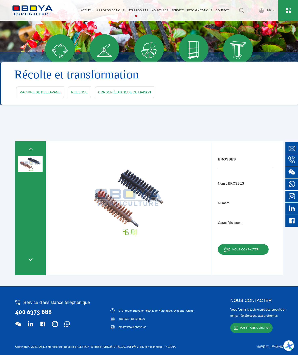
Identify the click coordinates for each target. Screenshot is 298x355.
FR (269, 10)
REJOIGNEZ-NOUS (199, 10)
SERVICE (178, 10)
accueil (87, 10)
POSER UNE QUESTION (255, 327)
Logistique (193, 72)
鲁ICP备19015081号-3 (124, 346)
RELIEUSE (79, 92)
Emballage (149, 72)
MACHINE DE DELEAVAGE (40, 92)
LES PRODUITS (138, 10)
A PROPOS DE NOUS (110, 10)
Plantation (104, 72)
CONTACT (222, 10)
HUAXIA (170, 346)
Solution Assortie (60, 72)
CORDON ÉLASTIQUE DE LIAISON (124, 92)
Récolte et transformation (238, 72)
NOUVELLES (159, 10)
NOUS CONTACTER (245, 249)
